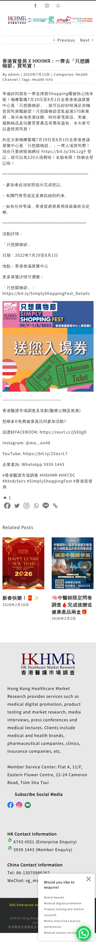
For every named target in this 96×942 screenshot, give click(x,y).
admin (14, 74)
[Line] (45, 505)
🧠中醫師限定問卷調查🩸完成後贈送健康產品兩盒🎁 (72, 604)
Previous (66, 40)
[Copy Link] (55, 505)
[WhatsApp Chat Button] (83, 933)
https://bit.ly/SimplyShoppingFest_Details (46, 293)
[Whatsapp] (36, 505)
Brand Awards (54, 897)
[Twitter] (17, 505)
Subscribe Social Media (39, 794)
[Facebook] (7, 505)
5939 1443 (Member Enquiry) (42, 849)
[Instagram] (26, 505)
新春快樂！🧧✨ (20, 597)
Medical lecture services (61, 932)
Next (85, 40)
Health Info (42, 79)
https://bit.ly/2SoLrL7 (45, 453)
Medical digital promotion (63, 903)
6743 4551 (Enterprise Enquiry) (44, 842)
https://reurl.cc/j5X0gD (63, 432)
